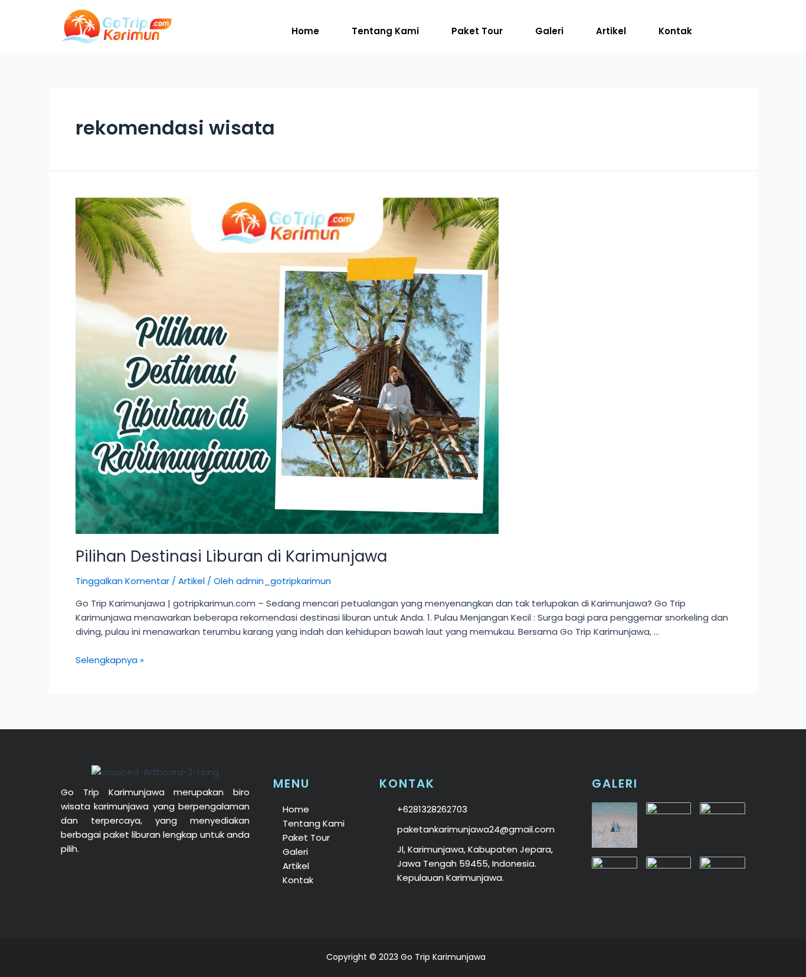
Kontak (675, 31)
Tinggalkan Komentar (122, 581)
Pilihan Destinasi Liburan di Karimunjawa (231, 556)
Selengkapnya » (110, 660)
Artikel (611, 31)
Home (305, 31)
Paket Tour (477, 31)
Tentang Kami (385, 31)
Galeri (549, 31)
